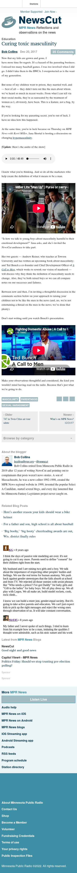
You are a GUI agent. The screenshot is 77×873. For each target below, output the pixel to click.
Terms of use (10, 842)
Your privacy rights (14, 849)
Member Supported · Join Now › (38, 11)
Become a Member (14, 822)
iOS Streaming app (14, 734)
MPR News (27, 27)
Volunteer (8, 829)
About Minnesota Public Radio (22, 802)
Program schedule (14, 760)
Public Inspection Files (17, 856)
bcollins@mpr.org (24, 461)
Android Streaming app (17, 740)
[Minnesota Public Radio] (12, 4)
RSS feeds (9, 754)
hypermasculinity (22, 137)
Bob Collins (10, 51)
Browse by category (18, 438)
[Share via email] (72, 399)
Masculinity (10, 399)
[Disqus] (39, 589)
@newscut (42, 461)
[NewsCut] (40, 23)
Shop (5, 816)
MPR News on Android (17, 720)
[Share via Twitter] (59, 399)
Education (9, 39)
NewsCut (8, 646)
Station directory (13, 767)
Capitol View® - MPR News (20, 657)
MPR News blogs (13, 727)
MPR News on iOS (14, 714)
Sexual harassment (15, 405)
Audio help (9, 707)
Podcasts (8, 747)
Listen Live (38, 699)
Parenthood (29, 399)
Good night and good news (19, 650)
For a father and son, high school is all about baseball (38, 524)
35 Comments (63, 51)
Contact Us (9, 809)
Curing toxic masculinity (29, 43)
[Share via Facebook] (65, 399)
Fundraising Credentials (18, 836)
